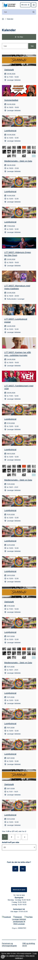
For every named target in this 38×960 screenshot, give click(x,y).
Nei (23, 869)
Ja (15, 869)
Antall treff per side (10, 842)
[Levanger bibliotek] (9, 4)
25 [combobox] (5, 847)
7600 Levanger (19, 924)
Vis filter (20, 37)
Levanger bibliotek (19, 919)
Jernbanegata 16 (19, 922)
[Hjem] (3, 19)
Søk (32, 46)
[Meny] (33, 4)
